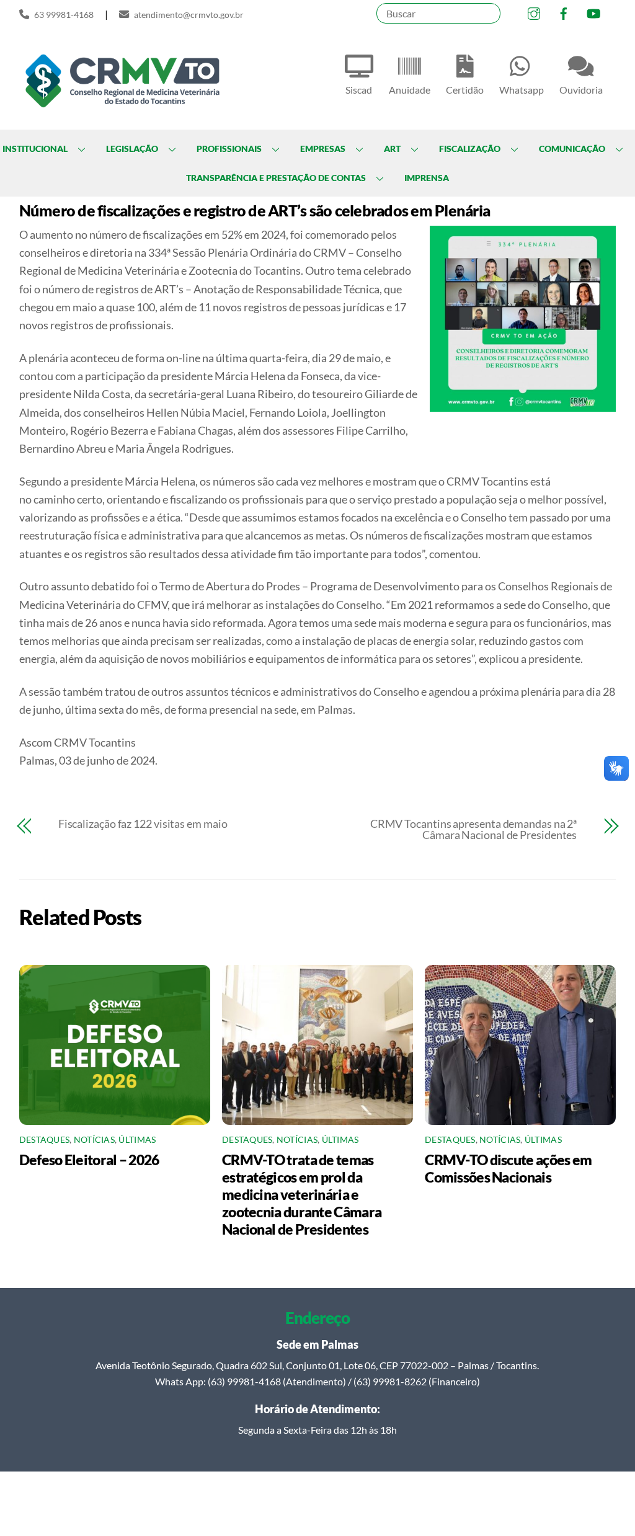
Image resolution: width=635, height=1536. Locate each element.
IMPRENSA (426, 177)
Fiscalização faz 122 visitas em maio (143, 823)
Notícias (94, 1140)
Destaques (44, 1140)
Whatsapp (521, 89)
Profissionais (229, 148)
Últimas (137, 1140)
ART (392, 148)
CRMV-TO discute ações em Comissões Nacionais (508, 1168)
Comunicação (572, 148)
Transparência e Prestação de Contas (276, 177)
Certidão (465, 89)
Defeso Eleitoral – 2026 (89, 1159)
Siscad (358, 89)
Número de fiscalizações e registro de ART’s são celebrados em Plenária (255, 210)
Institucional (35, 148)
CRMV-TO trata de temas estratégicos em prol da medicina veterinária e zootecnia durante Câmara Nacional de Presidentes (301, 1194)
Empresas (322, 148)
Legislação (132, 148)
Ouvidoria (581, 89)
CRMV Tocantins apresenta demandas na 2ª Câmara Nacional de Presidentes (473, 829)
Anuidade (409, 89)
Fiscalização (469, 148)
